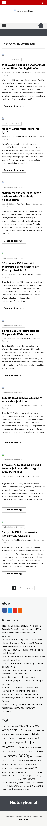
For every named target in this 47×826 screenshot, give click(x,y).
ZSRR (6, 790)
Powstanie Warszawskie (12, 772)
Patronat (32, 764)
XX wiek (36, 786)
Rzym (31, 776)
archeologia (13, 730)
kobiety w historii (16, 751)
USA (31, 779)
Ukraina (22, 779)
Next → (29, 588)
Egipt (40, 730)
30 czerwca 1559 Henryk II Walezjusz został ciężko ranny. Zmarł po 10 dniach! (20, 267)
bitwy (30, 730)
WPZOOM (23, 819)
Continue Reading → (14, 106)
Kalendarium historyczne (13, 258)
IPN (25, 747)
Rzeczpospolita (19, 776)
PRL (38, 772)
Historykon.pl (23, 802)
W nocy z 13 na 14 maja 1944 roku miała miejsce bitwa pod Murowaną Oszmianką (22, 708)
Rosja (7, 776)
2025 (23, 726)
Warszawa (10, 782)
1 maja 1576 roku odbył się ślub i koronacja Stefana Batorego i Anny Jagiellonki (21, 468)
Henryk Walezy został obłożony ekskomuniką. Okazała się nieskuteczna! (21, 196)
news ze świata (14, 761)
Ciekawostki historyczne (13, 187)
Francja (8, 734)
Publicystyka (15, 60)
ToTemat (6, 687)
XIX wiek (13, 786)
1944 (5, 726)
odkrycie (22, 764)
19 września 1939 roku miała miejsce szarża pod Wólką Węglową (21, 632)
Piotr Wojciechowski (25, 73)
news (18, 756)
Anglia (34, 726)
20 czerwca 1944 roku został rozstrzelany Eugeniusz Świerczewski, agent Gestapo (23, 680)
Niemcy (9, 764)
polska (31, 768)
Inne (5, 60)
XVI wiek (24, 786)
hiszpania (20, 738)
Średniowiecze (20, 789)
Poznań (29, 772)
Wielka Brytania (27, 783)
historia (23, 734)
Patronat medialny (12, 768)
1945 (14, 726)
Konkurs (30, 751)
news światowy (31, 761)
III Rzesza (31, 738)
